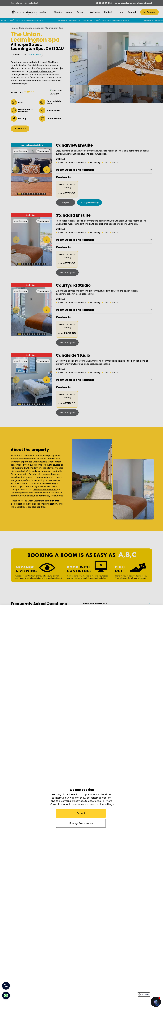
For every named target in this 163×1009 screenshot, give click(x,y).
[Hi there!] (156, 1002)
